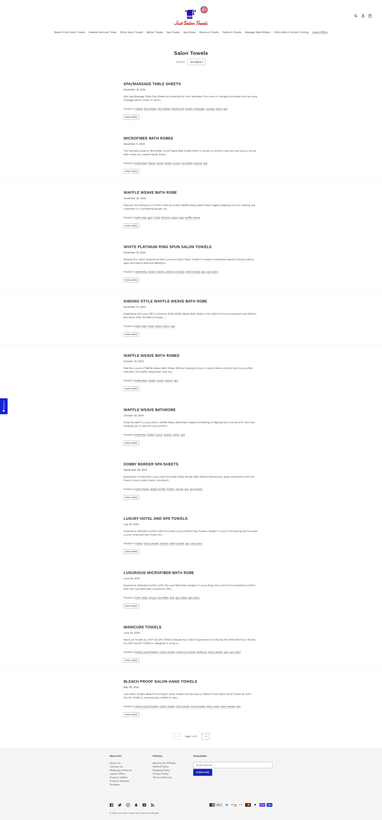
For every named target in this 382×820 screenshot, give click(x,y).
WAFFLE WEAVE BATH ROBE (150, 192)
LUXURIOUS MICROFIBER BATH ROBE (159, 572)
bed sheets (150, 108)
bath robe (140, 217)
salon (218, 108)
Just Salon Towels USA (128, 813)
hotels (188, 108)
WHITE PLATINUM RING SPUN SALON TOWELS (168, 247)
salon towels (192, 271)
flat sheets (164, 108)
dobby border (157, 489)
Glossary (115, 784)
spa (225, 108)
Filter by (180, 62)
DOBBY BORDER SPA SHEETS (151, 464)
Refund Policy (161, 766)
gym (150, 217)
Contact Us (116, 766)
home (160, 163)
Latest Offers (117, 773)
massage (199, 108)
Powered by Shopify (149, 813)
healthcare (177, 108)
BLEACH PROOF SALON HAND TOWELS (160, 681)
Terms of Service (162, 777)
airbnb (139, 108)
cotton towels (167, 652)
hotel (157, 217)
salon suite (212, 706)
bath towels (142, 489)
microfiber (187, 163)
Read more (131, 117)
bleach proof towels (146, 652)
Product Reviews (119, 781)
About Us (115, 763)
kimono (165, 217)
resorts (198, 163)
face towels (183, 706)
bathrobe (140, 434)
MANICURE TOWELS (142, 627)
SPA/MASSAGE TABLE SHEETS (152, 84)
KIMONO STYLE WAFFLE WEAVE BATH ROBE (165, 301)
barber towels (156, 271)
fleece (151, 163)
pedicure (202, 652)
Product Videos (118, 777)
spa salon (212, 271)
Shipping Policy (161, 770)
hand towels (198, 706)
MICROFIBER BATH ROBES (148, 138)
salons (168, 380)
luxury (176, 163)
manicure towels (185, 652)
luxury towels (151, 543)
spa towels (196, 489)
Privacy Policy (160, 773)
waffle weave (192, 217)
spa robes (181, 597)
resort (174, 217)
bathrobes (141, 163)
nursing (209, 108)
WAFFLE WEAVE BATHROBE (150, 409)
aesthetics (141, 271)
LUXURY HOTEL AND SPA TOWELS (156, 518)
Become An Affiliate (164, 763)
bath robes (141, 597)
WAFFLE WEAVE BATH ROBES (151, 355)
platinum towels (174, 271)
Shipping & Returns (121, 770)
